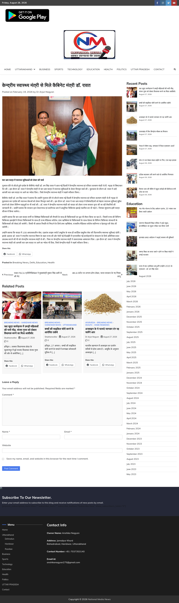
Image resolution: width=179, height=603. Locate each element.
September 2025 (135, 332)
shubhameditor (10, 338)
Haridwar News (29, 323)
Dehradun (9, 539)
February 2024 (134, 428)
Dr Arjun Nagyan (45, 91)
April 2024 (131, 418)
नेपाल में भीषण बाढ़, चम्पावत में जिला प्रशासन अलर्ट (156, 146)
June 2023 (131, 469)
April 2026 (131, 296)
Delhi (32, 262)
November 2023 (134, 444)
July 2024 (131, 403)
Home (7, 69)
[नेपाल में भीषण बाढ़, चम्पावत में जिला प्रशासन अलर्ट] (132, 150)
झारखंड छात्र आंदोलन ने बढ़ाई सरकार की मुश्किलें (156, 237)
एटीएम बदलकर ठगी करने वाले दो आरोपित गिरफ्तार (156, 174)
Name (6, 431)
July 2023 (131, 464)
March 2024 (132, 423)
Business (44, 69)
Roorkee (8, 549)
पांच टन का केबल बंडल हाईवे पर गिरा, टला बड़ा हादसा (157, 160)
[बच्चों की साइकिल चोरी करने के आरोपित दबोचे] (132, 107)
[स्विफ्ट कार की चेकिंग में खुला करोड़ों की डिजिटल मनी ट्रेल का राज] (132, 193)
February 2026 (134, 306)
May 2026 (131, 291)
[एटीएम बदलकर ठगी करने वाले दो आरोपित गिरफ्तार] (132, 178)
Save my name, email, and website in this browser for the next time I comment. (47, 458)
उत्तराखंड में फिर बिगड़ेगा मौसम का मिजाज (153, 131)
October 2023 (133, 449)
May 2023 (131, 474)
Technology (75, 69)
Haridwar (9, 544)
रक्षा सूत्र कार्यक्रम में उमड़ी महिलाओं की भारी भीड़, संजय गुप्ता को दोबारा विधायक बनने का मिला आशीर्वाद (21, 330)
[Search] (175, 69)
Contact (159, 69)
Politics (122, 69)
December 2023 (134, 439)
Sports (58, 69)
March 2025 (132, 362)
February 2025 (134, 367)
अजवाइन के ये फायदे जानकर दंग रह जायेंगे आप (155, 117)
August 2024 (133, 398)
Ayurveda (90, 323)
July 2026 (131, 281)
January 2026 (133, 312)
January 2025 (133, 373)
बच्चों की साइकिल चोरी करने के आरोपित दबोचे (155, 103)
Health (108, 69)
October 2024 (133, 388)
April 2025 (131, 357)
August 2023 (133, 459)
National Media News (99, 599)
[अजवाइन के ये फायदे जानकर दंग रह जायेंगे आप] (132, 121)
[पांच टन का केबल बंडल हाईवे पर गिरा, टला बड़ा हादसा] (132, 164)
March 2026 (132, 301)
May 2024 (131, 413)
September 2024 (135, 393)
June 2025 (131, 347)
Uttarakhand (23, 69)
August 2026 (145, 276)
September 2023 (135, 454)
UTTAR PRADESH (140, 69)
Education (93, 69)
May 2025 (131, 352)
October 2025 (133, 327)
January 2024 (133, 434)
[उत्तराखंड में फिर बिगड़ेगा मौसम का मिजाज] (132, 135)
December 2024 (134, 378)
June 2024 (131, 408)
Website (6, 445)
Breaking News (21, 262)
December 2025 (134, 317)
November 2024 (134, 383)
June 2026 (131, 286)
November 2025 (134, 322)
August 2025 (133, 337)
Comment (8, 394)
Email (68, 431)
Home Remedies (101, 325)
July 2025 (131, 342)
